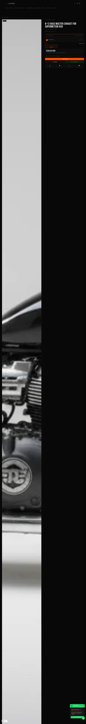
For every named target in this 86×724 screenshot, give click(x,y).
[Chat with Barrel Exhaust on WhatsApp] (83, 718)
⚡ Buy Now (55, 61)
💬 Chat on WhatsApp (77, 717)
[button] (9, 8)
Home (3, 17)
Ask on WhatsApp (75, 61)
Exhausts (6, 17)
